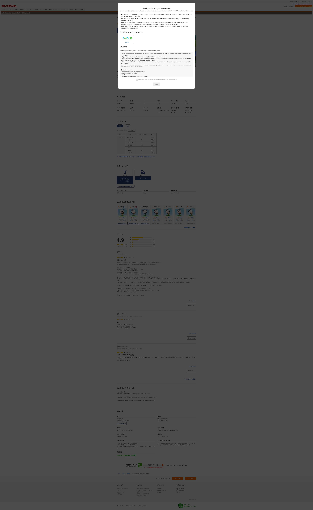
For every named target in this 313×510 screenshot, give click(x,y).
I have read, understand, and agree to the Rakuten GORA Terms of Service (157, 79)
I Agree (156, 84)
